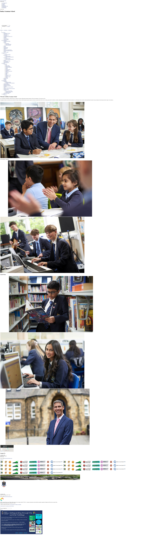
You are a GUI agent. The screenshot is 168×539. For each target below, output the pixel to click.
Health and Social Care (9, 71)
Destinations (7, 43)
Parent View (4, 5)
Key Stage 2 (5, 57)
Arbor (5, 87)
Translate (8, 26)
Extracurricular (6, 61)
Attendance (5, 81)
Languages (7, 72)
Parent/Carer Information (7, 85)
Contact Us (5, 94)
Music (6, 74)
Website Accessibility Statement (8, 50)
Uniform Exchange (8, 92)
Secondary (3, 63)
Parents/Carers (4, 80)
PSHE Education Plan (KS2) (10, 59)
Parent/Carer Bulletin (7, 84)
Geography (7, 70)
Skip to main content (3, 0)
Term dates (3, 3)
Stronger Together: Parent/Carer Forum (9, 88)
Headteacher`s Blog (6, 93)
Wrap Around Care (6, 62)
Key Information (4, 40)
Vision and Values (6, 34)
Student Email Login (5, 6)
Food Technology (8, 69)
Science (7, 77)
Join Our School (6, 38)
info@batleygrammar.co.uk (8, 458)
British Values (7, 65)
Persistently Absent (8, 82)
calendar (3, 4)
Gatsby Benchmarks (8, 44)
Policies (5, 46)
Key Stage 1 (5, 55)
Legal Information (12, 504)
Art (6, 64)
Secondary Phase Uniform (9, 91)
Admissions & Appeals (7, 41)
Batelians (5, 37)
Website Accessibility (18, 504)
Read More (1, 101)
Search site (1, 508)
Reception (5, 53)
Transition (5, 79)
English (7, 68)
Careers (5, 42)
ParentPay (5, 86)
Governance (5, 35)
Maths (6, 73)
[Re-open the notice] (0, 509)
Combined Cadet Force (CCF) (8, 36)
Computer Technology (9, 67)
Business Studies (8, 66)
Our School (3, 32)
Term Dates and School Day (8, 49)
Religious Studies (8, 76)
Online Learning (6, 83)
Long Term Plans (8, 54)
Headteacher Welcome (7, 33)
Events (5, 51)
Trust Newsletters (6, 89)
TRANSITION (4, 7)
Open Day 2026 (6, 52)
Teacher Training (6, 39)
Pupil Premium (6, 47)
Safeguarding (6, 48)
